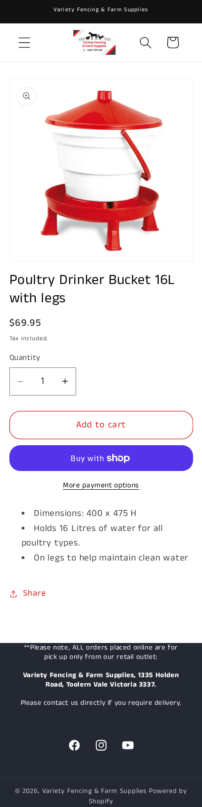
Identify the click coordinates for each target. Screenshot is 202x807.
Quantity (24, 357)
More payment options (101, 486)
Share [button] (34, 593)
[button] (24, 42)
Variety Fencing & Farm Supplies (94, 791)
